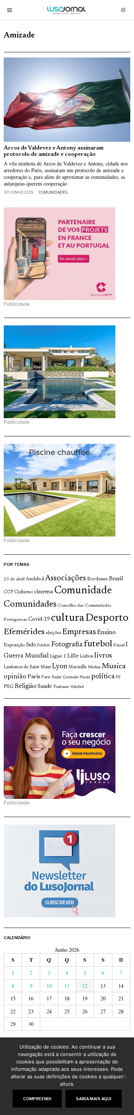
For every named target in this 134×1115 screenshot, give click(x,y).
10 (49, 985)
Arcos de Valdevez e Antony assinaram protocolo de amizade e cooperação (53, 151)
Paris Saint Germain (60, 677)
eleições (53, 633)
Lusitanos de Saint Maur (27, 667)
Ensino (106, 632)
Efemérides (24, 632)
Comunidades (52, 192)
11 (67, 985)
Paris (34, 677)
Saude (45, 686)
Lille (73, 656)
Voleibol (77, 687)
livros (103, 655)
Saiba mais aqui (93, 1098)
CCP (8, 592)
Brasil (116, 579)
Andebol (35, 579)
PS (118, 677)
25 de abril (14, 579)
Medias (94, 667)
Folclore (43, 645)
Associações (65, 578)
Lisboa (86, 656)
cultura (67, 618)
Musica (114, 666)
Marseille (77, 667)
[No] (124, 1076)
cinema (43, 592)
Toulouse (61, 687)
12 (84, 985)
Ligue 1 (58, 656)
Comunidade (83, 591)
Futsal (119, 645)
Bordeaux (97, 579)
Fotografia (67, 644)
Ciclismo (23, 592)
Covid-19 (39, 619)
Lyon (59, 666)
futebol (98, 644)
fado (31, 645)
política (103, 676)
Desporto (106, 618)
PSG (8, 687)
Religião (25, 686)
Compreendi (37, 1098)
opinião (15, 676)
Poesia (85, 677)
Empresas (79, 632)
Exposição (14, 645)
